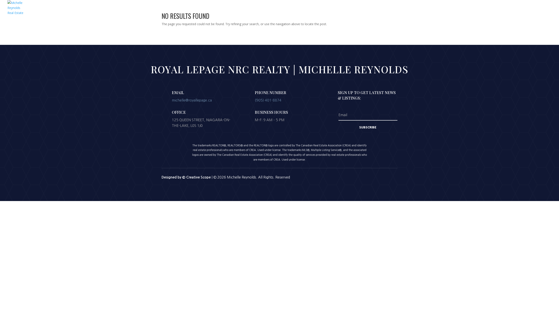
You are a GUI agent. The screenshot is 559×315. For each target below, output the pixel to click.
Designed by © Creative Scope (187, 177)
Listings (379, 10)
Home (362, 10)
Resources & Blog (480, 10)
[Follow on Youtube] (374, 177)
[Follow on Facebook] (351, 177)
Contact (545, 10)
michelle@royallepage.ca (192, 100)
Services (413, 10)
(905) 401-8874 (268, 100)
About (396, 10)
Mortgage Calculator (516, 10)
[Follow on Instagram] (362, 177)
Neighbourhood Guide (443, 10)
